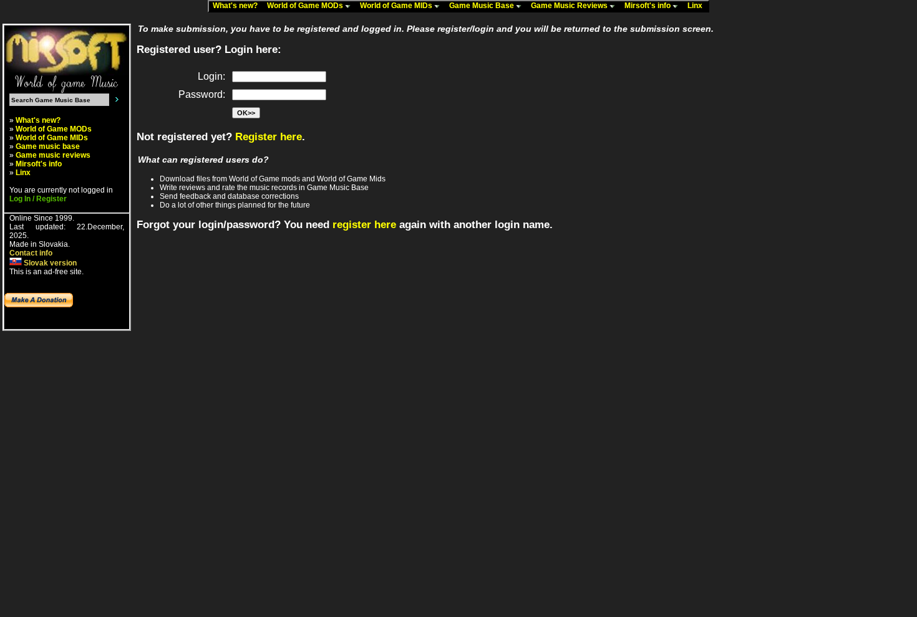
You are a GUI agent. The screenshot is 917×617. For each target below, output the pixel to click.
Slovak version (49, 263)
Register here (268, 137)
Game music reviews (53, 155)
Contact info (30, 253)
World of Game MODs (306, 5)
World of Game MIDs (397, 5)
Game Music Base (482, 5)
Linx (697, 5)
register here (364, 225)
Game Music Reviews (570, 5)
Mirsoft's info (648, 5)
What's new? (238, 5)
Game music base (48, 146)
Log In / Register (38, 198)
